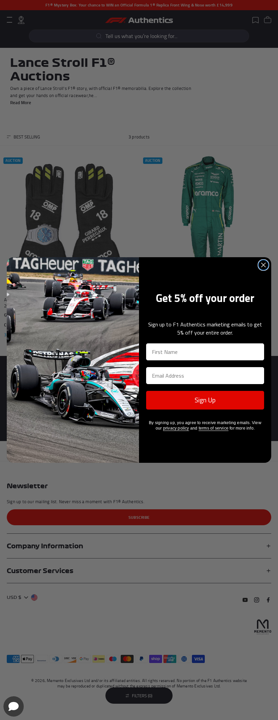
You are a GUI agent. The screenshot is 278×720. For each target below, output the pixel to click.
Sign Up (205, 400)
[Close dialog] (263, 265)
